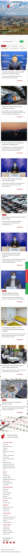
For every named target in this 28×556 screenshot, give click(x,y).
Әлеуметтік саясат (14, 48)
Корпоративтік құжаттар (8, 464)
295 (25, 423)
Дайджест (4, 29)
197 (19, 423)
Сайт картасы (6, 510)
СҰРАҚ (26, 265)
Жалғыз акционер (7, 462)
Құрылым (5, 450)
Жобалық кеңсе (6, 475)
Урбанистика (23, 48)
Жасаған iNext (3, 546)
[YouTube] (10, 542)
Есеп (4, 453)
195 (11, 423)
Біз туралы (5, 444)
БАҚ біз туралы (5, 27)
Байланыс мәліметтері (8, 507)
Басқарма (5, 448)
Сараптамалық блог (6, 31)
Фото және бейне (6, 25)
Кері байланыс (6, 509)
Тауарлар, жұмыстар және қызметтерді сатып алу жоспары (9, 518)
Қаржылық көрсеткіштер (8, 466)
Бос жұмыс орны (6, 502)
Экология (21, 45)
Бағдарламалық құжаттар (9, 479)
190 (15, 419)
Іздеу (22, 41)
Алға (14, 426)
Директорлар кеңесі (7, 446)
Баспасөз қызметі (6, 17)
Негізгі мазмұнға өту (4, 0)
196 (15, 423)
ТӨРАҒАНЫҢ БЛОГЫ (26, 276)
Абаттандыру (14, 45)
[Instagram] (7, 542)
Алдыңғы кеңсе (6, 481)
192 (23, 419)
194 (7, 423)
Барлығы (3, 45)
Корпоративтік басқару (8, 451)
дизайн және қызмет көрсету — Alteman (8, 547)
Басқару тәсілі (6, 527)
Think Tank (5, 474)
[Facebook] (4, 542)
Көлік (8, 45)
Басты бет (4, 15)
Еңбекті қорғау (6, 528)
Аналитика (4, 22)
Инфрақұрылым (5, 48)
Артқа (5, 419)
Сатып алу (5, 515)
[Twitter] (14, 542)
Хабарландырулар (7, 522)
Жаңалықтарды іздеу (8, 41)
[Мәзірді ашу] (3, 6)
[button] (20, 5)
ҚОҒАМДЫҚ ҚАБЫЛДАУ (26, 288)
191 (19, 419)
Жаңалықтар (5, 18)
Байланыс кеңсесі (7, 477)
